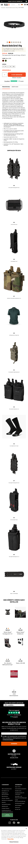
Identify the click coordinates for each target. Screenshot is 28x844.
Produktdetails (6, 86)
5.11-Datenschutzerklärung (8, 739)
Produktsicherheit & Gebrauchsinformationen (7, 811)
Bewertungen (15, 86)
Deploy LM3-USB (20, 663)
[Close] (26, 828)
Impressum (17, 807)
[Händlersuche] (25, 4)
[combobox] (15, 5)
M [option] (5, 66)
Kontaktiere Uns (5, 790)
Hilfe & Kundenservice (7, 788)
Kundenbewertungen (20, 803)
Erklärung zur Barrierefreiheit (5, 793)
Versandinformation (6, 804)
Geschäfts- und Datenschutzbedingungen (20, 797)
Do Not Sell (17, 809)
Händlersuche (5, 806)
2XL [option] (14, 66)
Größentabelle (6, 70)
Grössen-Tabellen (5, 798)
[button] (7, 42)
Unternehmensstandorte (20, 788)
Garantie (4, 802)
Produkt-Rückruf (5, 808)
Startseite (3, 7)
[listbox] (14, 61)
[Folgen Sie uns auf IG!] (9, 823)
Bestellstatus (5, 796)
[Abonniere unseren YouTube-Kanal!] (18, 823)
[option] (3, 61)
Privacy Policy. (11, 839)
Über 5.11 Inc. (18, 786)
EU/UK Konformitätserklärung (20, 800)
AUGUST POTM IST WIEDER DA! (9, 1)
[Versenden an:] (22, 4)
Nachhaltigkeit (18, 805)
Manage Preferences (7, 815)
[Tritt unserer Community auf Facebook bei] (14, 823)
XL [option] (10, 66)
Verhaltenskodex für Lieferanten (19, 793)
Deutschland (19, 702)
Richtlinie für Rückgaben (7, 800)
